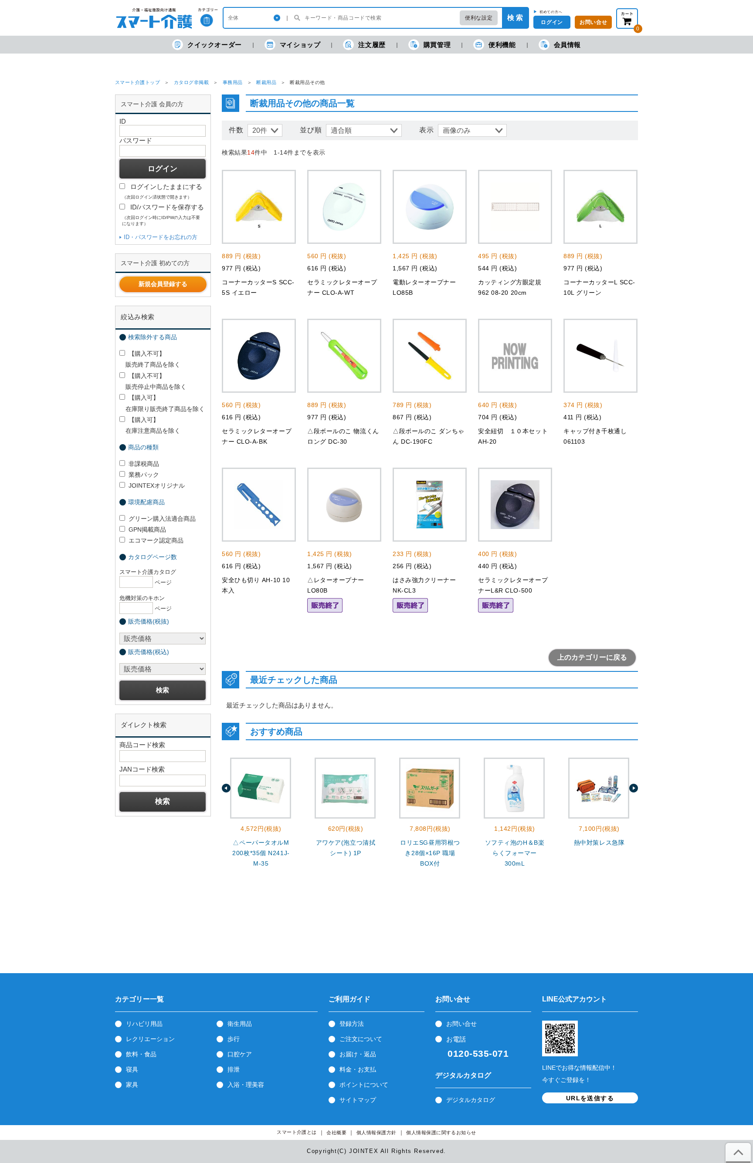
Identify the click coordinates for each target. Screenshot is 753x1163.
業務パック (144, 474)
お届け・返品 (357, 1054)
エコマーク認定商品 (156, 540)
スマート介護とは (297, 1132)
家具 (132, 1085)
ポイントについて (363, 1085)
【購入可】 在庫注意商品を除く (149, 425)
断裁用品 (266, 82)
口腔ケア (239, 1054)
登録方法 (351, 1024)
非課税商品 (144, 463)
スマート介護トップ (137, 82)
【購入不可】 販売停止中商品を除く (153, 381)
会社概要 (336, 1132)
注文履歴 (371, 44)
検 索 (515, 17)
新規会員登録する (163, 283)
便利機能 (502, 44)
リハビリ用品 (144, 1024)
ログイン (552, 22)
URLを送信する (590, 1098)
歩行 (233, 1039)
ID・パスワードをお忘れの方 (160, 237)
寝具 (132, 1069)
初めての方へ (551, 12)
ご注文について (360, 1039)
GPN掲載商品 (147, 529)
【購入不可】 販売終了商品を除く (149, 359)
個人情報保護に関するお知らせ (441, 1132)
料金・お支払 (357, 1069)
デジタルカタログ (470, 1100)
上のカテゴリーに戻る (592, 657)
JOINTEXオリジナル (157, 485)
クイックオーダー (214, 44)
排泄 (233, 1069)
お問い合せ (593, 22)
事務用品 (233, 82)
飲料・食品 (141, 1054)
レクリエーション (150, 1039)
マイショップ (300, 44)
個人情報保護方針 (376, 1132)
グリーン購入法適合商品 (162, 518)
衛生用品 (239, 1024)
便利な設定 (478, 18)
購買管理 (437, 44)
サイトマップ (357, 1100)
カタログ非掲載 (191, 82)
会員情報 (567, 44)
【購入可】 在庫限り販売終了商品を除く (162, 403)
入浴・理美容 (245, 1085)
